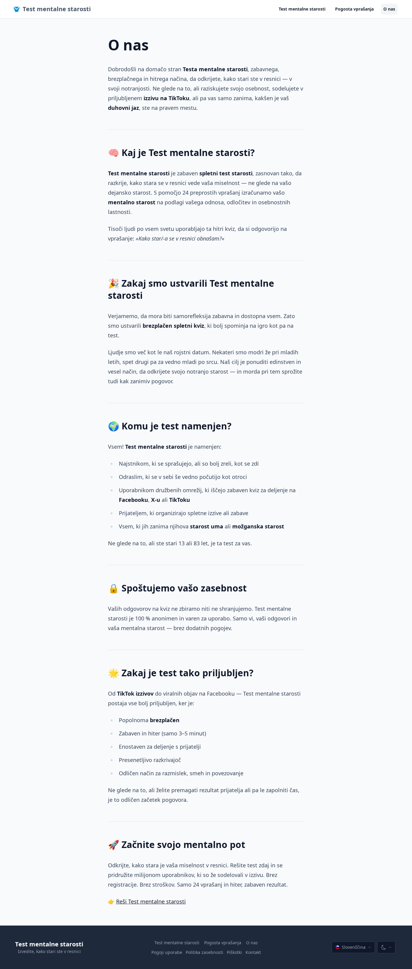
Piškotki (234, 952)
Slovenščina (354, 947)
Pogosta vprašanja (354, 9)
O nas (389, 9)
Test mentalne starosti (57, 9)
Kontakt (253, 952)
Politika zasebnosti (204, 952)
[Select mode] (386, 947)
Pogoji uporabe (166, 952)
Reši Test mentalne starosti (151, 901)
